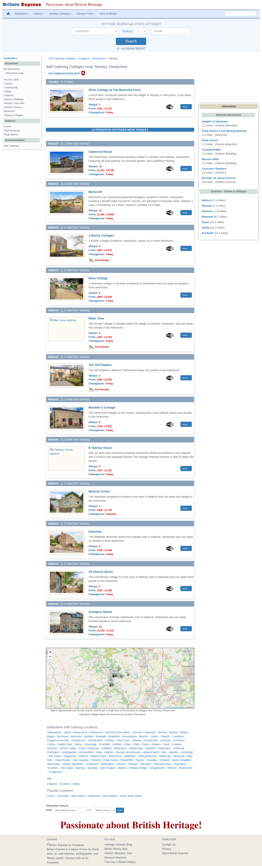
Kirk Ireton (55, 756)
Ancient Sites (11, 79)
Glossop (52, 748)
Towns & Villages (13, 115)
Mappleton (70, 756)
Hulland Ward (151, 752)
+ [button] (50, 652)
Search (131, 41)
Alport (67, 732)
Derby (78, 744)
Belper (184, 732)
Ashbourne (96, 732)
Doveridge (90, 744)
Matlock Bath (98, 756)
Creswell (165, 740)
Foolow (176, 744)
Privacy (166, 849)
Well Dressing (12, 130)
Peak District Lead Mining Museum (224, 130)
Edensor (207, 211)
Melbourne (115, 756)
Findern (156, 744)
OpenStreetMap (178, 707)
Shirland (164, 760)
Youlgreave (55, 771)
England (84, 58)
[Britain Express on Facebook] (65, 844)
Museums (9, 111)
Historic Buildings (14, 99)
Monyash (179, 756)
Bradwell (101, 736)
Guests (128, 31)
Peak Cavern (210, 140)
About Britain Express (175, 853)
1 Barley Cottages (101, 235)
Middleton (130, 756)
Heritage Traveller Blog (118, 844)
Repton (139, 760)
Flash (166, 744)
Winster (171, 767)
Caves (7, 126)
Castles (8, 83)
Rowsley (152, 760)
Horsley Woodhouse (128, 752)
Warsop (80, 767)
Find (49, 810)
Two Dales (67, 767)
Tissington (180, 764)
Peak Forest (110, 760)
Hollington (53, 752)
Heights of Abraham (215, 121)
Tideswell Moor (162, 764)
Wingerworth (157, 767)
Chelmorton (78, 740)
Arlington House (100, 612)
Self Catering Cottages (62, 58)
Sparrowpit (53, 764)
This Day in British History (120, 862)
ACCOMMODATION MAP (64, 73)
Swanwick (92, 764)
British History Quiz (116, 849)
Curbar (51, 744)
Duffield (117, 744)
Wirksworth (185, 767)
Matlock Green (99, 491)
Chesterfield (95, 740)
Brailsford (114, 736)
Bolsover (76, 736)
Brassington (130, 736)
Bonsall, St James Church (218, 178)
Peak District (11, 134)
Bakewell (150, 732)
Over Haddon (80, 760)
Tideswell (145, 764)
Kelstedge (187, 752)
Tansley (121, 764)
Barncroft (95, 192)
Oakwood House (100, 151)
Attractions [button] (21, 13)
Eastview (95, 531)
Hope (99, 752)
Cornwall (62, 795)
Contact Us (169, 844)
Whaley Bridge (138, 767)
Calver (154, 736)
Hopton (108, 752)
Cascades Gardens (214, 168)
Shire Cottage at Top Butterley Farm (115, 90)
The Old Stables (100, 365)
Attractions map (14, 73)
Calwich (165, 736)
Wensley (92, 767)
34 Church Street (101, 571)
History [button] (38, 13)
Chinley (109, 740)
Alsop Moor (80, 732)
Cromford (178, 740)
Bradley (88, 736)
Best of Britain (108, 13)
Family (8, 91)
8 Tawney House (100, 447)
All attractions (12, 69)
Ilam (164, 752)
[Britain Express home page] (21, 4)
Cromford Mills (211, 149)
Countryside (11, 87)
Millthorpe (165, 756)
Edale (127, 744)
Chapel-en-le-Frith (58, 740)
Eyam (145, 744)
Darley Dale (65, 744)
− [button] (50, 656)
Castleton (178, 736)
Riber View (96, 318)
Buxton (143, 736)
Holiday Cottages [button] (59, 13)
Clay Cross (123, 740)
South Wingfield (181, 760)
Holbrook (178, 748)
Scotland (64, 783)
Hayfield (150, 748)
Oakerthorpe (62, 760)
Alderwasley (54, 732)
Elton (136, 744)
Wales (76, 783)
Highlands (94, 795)
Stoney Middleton (73, 764)
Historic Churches (14, 103)
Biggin (51, 736)
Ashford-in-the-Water (117, 732)
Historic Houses (13, 107)
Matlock (83, 756)
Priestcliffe (126, 760)
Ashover (137, 732)
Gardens (9, 95)
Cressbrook (151, 740)
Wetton (122, 767)
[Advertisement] (22, 198)
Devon (51, 795)
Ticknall (132, 764)
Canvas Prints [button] (85, 13)
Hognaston (164, 748)
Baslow (173, 732)
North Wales (109, 795)
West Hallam (108, 767)
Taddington (107, 764)
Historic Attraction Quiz (118, 853)
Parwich (96, 760)
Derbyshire (98, 58)
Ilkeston (173, 752)
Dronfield (104, 744)
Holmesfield (86, 752)
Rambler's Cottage (102, 407)
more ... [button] (186, 106)
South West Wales (131, 795)
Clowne (136, 740)
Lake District (77, 795)
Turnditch (52, 767)
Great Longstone (89, 748)
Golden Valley (67, 748)
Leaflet (166, 707)
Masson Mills (210, 159)
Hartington (120, 748)
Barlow (162, 732)
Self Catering (11, 145)
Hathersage (136, 748)
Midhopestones (147, 756)
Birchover (63, 736)
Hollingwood (69, 752)
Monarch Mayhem (115, 857)
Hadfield (106, 748)
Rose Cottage (98, 278)
